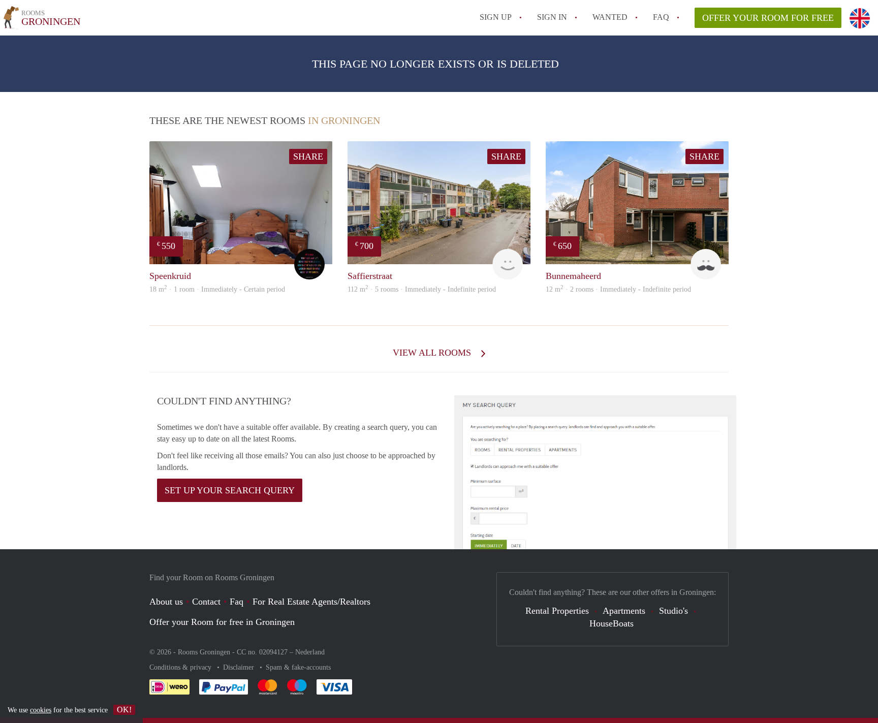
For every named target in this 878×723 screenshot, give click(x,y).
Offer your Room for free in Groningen (222, 622)
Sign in (552, 17)
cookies (40, 710)
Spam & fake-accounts (298, 667)
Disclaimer (239, 667)
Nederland (310, 652)
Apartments (624, 611)
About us (166, 601)
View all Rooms (433, 353)
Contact (206, 601)
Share (308, 156)
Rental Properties (557, 611)
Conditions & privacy (181, 667)
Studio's (673, 611)
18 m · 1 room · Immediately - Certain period (217, 289)
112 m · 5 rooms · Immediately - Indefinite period (422, 289)
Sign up (496, 17)
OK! (124, 709)
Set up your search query (230, 490)
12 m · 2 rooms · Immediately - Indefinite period (618, 289)
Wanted (610, 17)
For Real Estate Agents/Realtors (311, 601)
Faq (236, 601)
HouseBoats (611, 623)
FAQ (661, 17)
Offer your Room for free (768, 18)
